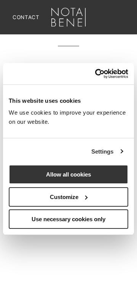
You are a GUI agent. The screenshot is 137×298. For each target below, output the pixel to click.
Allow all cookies (68, 174)
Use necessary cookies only (68, 219)
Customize (64, 197)
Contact (26, 17)
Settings (102, 151)
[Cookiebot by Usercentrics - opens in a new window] (96, 74)
